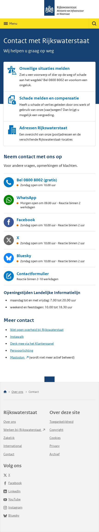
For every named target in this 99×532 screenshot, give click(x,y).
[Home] (5, 392)
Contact (8, 454)
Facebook (15, 483)
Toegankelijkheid (61, 422)
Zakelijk (9, 438)
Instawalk (17, 337)
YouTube (14, 499)
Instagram (15, 507)
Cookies (55, 438)
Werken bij (22, 430)
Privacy (55, 446)
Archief (55, 454)
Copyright (56, 430)
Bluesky (13, 515)
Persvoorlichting (21, 350)
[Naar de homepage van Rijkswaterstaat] (49, 9)
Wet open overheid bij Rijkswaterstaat (37, 330)
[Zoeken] (94, 23)
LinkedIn (14, 491)
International (12, 446)
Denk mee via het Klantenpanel (32, 343)
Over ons (17, 392)
